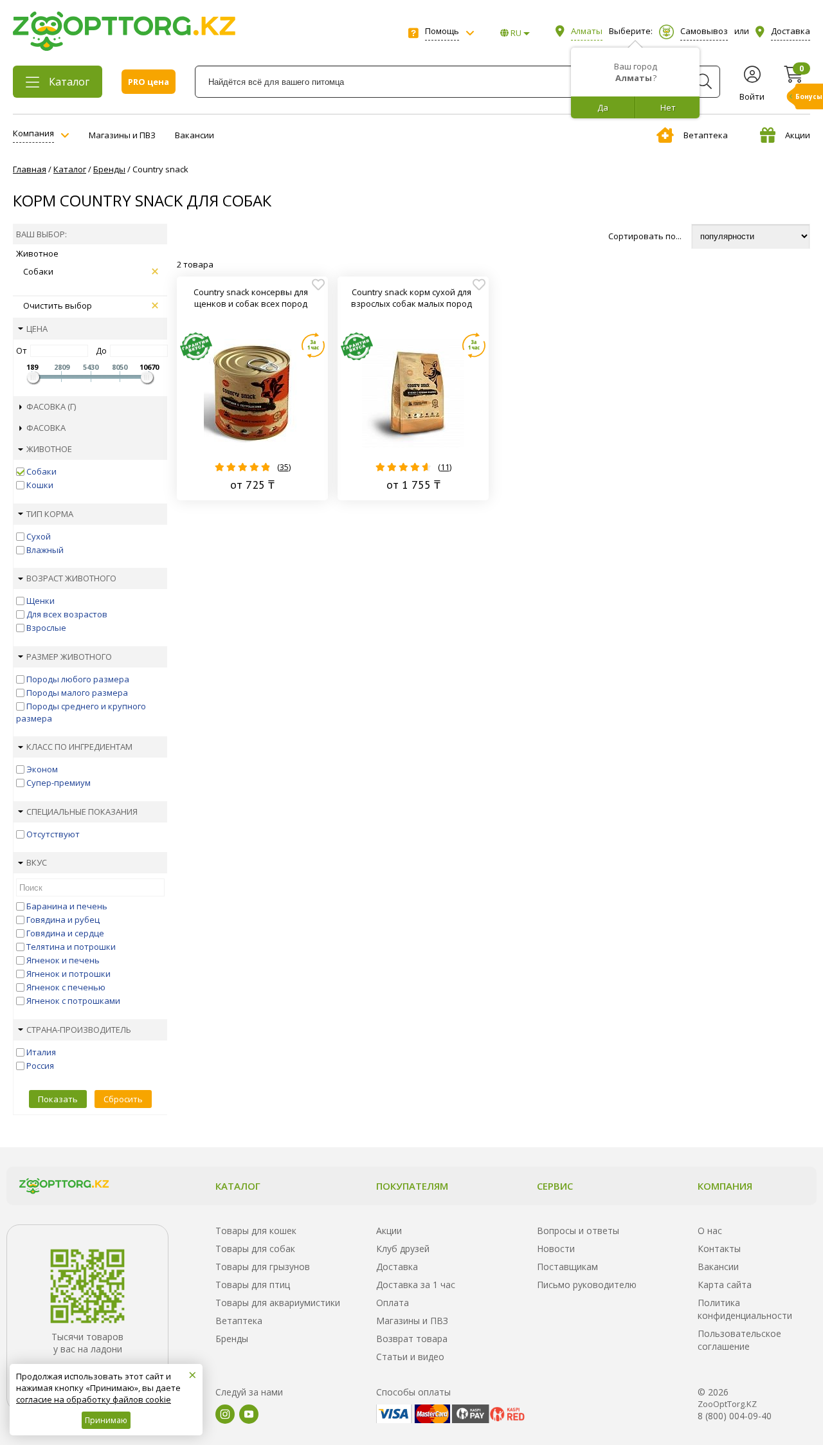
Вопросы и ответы (578, 1230)
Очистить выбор (57, 305)
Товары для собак (255, 1248)
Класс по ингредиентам (79, 746)
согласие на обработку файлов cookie (93, 1399)
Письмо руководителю (587, 1284)
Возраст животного (71, 578)
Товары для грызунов (262, 1266)
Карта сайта (725, 1284)
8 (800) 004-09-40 (735, 1416)
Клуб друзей (403, 1248)
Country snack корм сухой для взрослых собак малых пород (411, 297)
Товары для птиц (252, 1284)
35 (284, 467)
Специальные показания (82, 811)
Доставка (397, 1266)
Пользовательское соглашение (739, 1339)
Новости (556, 1248)
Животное (49, 449)
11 (444, 467)
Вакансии (194, 135)
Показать (58, 1099)
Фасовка (46, 427)
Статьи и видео (410, 1356)
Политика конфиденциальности (745, 1309)
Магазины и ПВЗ (122, 135)
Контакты (719, 1248)
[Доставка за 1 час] (313, 345)
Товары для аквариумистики (277, 1302)
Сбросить (123, 1099)
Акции (797, 135)
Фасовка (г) (51, 406)
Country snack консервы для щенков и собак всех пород (251, 297)
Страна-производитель (78, 1029)
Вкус (36, 862)
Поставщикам (567, 1266)
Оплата (392, 1302)
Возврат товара (412, 1338)
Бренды (231, 1338)
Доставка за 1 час (415, 1284)
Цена (37, 328)
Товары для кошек (255, 1230)
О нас (710, 1230)
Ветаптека (705, 135)
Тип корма (49, 514)
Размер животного (69, 656)
